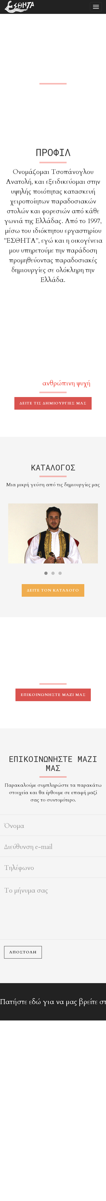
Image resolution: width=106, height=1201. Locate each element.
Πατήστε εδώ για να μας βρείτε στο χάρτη (53, 1002)
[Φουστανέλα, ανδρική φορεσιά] (53, 533)
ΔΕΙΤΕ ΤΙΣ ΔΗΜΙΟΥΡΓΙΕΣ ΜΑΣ (53, 403)
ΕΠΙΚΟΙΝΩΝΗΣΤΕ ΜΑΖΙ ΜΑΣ (53, 694)
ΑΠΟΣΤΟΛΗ (23, 952)
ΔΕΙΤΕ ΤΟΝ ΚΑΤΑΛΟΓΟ (53, 590)
